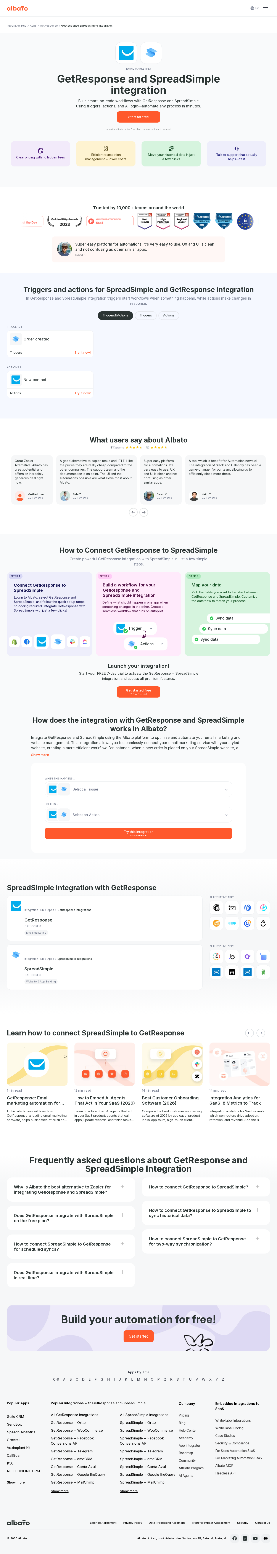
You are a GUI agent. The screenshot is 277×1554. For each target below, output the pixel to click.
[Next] (143, 512)
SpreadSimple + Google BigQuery (147, 1474)
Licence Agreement (103, 1522)
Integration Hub (16, 25)
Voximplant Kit (18, 1447)
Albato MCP (224, 1466)
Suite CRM (15, 1416)
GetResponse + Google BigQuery (78, 1474)
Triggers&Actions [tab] (115, 315)
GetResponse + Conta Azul (73, 1467)
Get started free (138, 691)
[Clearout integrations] (216, 923)
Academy (186, 1438)
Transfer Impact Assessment (211, 1522)
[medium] (265, 1538)
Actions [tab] (168, 315)
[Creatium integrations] (247, 956)
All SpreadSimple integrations (144, 1415)
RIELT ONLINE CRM (23, 1471)
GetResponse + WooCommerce (77, 1430)
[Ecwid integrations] (216, 972)
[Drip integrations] (263, 923)
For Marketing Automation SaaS (238, 1458)
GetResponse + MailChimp (72, 1482)
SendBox (14, 1424)
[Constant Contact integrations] (247, 923)
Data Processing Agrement (167, 1522)
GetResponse (49, 25)
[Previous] (133, 512)
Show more (40, 755)
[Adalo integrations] (216, 956)
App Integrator (189, 1446)
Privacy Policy (132, 1522)
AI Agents (186, 1476)
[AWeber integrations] (247, 908)
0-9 (56, 1379)
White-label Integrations (233, 1420)
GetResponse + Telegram (72, 1451)
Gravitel (13, 1440)
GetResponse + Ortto (68, 1422)
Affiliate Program (191, 1468)
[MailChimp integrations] (216, 908)
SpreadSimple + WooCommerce (146, 1430)
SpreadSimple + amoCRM (141, 1459)
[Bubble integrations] (232, 956)
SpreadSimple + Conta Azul (143, 1467)
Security (242, 1522)
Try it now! (82, 352)
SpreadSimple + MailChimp (142, 1482)
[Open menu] (265, 8)
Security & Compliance (232, 1443)
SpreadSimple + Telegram (141, 1451)
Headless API (225, 1473)
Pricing (184, 1415)
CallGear (14, 1455)
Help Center (188, 1430)
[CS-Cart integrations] (263, 956)
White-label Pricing (229, 1428)
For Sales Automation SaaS (235, 1451)
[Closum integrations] (232, 923)
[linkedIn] (245, 1538)
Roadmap (186, 1453)
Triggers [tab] (146, 315)
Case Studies (225, 1436)
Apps (33, 25)
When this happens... (60, 778)
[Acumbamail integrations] (232, 908)
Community (187, 1460)
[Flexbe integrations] (263, 972)
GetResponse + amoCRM (71, 1459)
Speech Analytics (21, 1432)
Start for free (138, 117)
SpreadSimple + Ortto (138, 1422)
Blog (182, 1423)
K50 (10, 1463)
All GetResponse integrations (74, 1415)
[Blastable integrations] (263, 908)
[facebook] (234, 1538)
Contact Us (262, 1522)
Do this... (51, 804)
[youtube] (255, 1538)
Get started (138, 1336)
